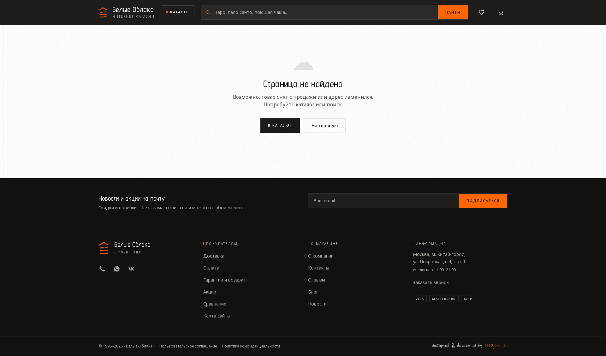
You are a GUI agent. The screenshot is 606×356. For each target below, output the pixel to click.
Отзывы (316, 280)
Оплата (211, 268)
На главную (325, 125)
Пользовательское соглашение (188, 346)
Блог (313, 292)
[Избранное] (482, 12)
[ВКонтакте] (131, 269)
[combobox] (326, 12)
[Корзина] (501, 12)
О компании (321, 256)
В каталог (280, 125)
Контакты (318, 268)
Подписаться (483, 200)
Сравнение (214, 304)
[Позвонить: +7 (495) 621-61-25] (102, 269)
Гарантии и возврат (224, 280)
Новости (317, 304)
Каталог (180, 12)
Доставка (213, 256)
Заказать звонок (431, 282)
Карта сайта (216, 316)
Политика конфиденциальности (251, 346)
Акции (209, 292)
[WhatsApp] (117, 269)
